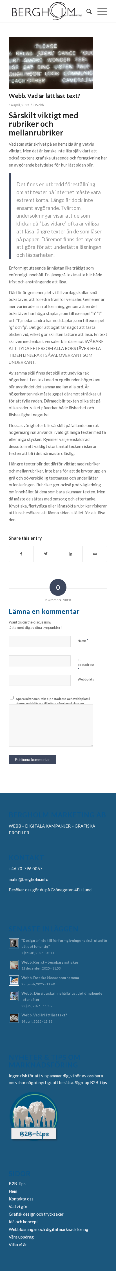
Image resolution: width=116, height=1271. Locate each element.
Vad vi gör (18, 1206)
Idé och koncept (23, 1221)
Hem (13, 1191)
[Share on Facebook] (21, 554)
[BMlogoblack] (48, 11)
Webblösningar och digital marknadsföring (48, 1229)
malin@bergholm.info (28, 879)
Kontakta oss (21, 1198)
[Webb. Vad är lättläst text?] (51, 63)
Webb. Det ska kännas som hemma (50, 977)
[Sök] (86, 11)
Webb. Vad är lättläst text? (44, 1015)
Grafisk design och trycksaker (36, 1214)
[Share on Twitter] (46, 554)
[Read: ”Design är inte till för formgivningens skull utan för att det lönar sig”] (14, 943)
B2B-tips (98, 1082)
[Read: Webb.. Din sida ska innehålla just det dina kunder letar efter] (14, 996)
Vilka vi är (18, 1244)
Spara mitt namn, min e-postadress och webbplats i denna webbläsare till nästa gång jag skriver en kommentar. (53, 703)
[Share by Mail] (95, 554)
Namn (83, 640)
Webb (39, 105)
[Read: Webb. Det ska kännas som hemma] (14, 980)
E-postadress (86, 664)
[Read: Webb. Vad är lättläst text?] (14, 1018)
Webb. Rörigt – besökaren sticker (49, 962)
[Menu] (99, 11)
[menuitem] (86, 11)
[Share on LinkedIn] (70, 554)
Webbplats (86, 679)
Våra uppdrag (21, 1236)
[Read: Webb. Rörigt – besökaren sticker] (14, 965)
